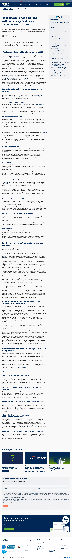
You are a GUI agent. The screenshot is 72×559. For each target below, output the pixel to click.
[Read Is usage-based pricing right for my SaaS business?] (12, 458)
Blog (50, 543)
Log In (67, 4)
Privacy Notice (63, 542)
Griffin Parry (7, 35)
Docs (41, 4)
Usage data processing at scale (59, 29)
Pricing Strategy (5, 471)
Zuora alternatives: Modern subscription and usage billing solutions (56, 469)
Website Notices (64, 543)
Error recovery (55, 48)
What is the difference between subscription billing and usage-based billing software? (60, 72)
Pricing (50, 553)
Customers (27, 4)
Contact (26, 548)
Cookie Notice (63, 545)
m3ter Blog (7, 9)
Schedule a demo (59, 4)
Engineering (39, 546)
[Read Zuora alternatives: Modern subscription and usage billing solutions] (59, 458)
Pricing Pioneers (52, 548)
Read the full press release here (44, 1)
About (26, 543)
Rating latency (55, 36)
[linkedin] (57, 17)
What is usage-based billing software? (60, 62)
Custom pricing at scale (57, 34)
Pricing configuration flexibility (59, 31)
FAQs (52, 60)
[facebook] (62, 17)
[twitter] (59, 17)
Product (27, 542)
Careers (26, 545)
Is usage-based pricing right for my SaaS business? (10, 468)
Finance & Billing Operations (40, 543)
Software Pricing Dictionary (52, 551)
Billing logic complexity (57, 33)
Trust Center (27, 552)
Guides (50, 545)
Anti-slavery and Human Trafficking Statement (65, 548)
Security (27, 550)
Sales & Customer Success (40, 549)
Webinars (51, 547)
